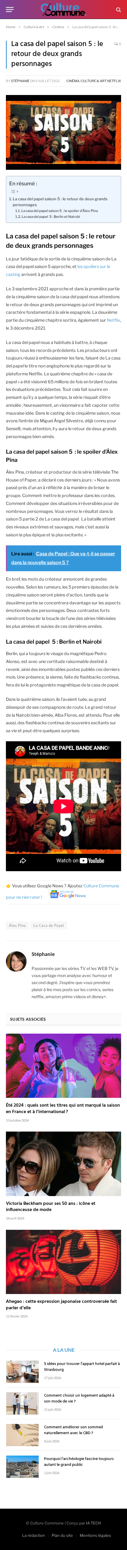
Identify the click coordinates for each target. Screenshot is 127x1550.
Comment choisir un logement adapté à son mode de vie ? (79, 1398)
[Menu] (10, 9)
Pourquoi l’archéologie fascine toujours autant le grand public (79, 1462)
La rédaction (33, 1535)
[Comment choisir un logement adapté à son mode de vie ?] (22, 1403)
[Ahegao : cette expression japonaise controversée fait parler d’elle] (63, 1262)
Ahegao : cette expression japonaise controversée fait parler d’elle (61, 1305)
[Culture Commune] (63, 9)
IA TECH (93, 1523)
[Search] (118, 9)
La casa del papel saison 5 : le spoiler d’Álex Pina (59, 211)
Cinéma (72, 81)
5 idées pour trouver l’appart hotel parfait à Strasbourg (82, 1367)
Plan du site (62, 1535)
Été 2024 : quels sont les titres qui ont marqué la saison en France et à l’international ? (63, 1109)
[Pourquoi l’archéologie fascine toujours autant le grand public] (22, 1467)
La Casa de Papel (48, 925)
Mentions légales (95, 1535)
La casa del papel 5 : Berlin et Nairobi (51, 217)
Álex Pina (17, 925)
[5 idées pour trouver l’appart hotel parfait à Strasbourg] (22, 1372)
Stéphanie (20, 81)
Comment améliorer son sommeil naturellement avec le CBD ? (73, 1430)
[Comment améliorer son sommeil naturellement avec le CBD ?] (22, 1435)
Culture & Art (93, 81)
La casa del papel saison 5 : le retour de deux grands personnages (60, 201)
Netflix (114, 81)
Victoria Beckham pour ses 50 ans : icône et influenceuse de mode (50, 1207)
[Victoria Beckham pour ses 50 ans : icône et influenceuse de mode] (63, 1164)
